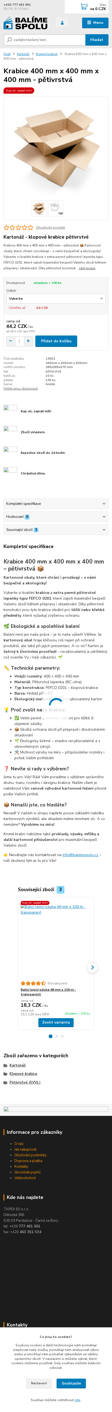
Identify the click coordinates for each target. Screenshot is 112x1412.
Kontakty (21, 1166)
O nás (19, 1143)
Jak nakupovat (25, 1149)
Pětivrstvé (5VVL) (25, 1082)
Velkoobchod (25, 1178)
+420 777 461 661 (17, 5)
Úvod (7, 54)
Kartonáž (23, 54)
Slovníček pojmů (27, 1172)
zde (77, 1400)
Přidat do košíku (56, 341)
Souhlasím (71, 1383)
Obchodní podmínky (30, 1155)
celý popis (87, 268)
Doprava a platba (28, 1160)
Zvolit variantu (56, 1022)
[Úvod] (25, 23)
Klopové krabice (46, 54)
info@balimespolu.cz (80, 854)
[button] (50, 1036)
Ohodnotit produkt (50, 227)
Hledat (96, 39)
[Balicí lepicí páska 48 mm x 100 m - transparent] (56, 939)
